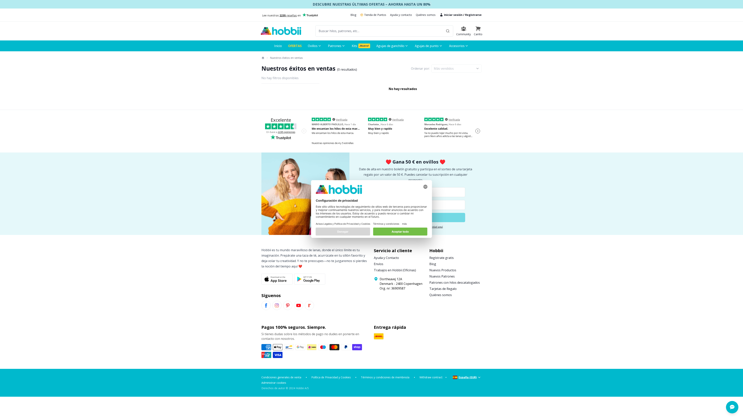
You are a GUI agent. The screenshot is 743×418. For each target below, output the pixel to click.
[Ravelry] (309, 305)
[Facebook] (266, 305)
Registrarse (473, 15)
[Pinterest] (287, 305)
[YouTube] (298, 305)
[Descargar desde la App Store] (277, 279)
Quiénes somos (426, 15)
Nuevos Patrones (442, 276)
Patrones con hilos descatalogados (454, 282)
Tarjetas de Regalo (443, 289)
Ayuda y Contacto (386, 258)
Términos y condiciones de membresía (385, 377)
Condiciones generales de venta (281, 377)
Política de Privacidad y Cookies (331, 377)
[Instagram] (277, 305)
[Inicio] (262, 57)
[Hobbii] (281, 31)
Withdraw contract (431, 377)
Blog (353, 15)
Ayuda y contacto (401, 15)
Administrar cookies (273, 383)
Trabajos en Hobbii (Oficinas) (395, 270)
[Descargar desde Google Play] (309, 279)
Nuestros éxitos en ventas (286, 58)
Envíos (378, 264)
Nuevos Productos (442, 270)
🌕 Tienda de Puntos (373, 15)
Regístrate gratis (441, 258)
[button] (478, 31)
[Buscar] (448, 31)
